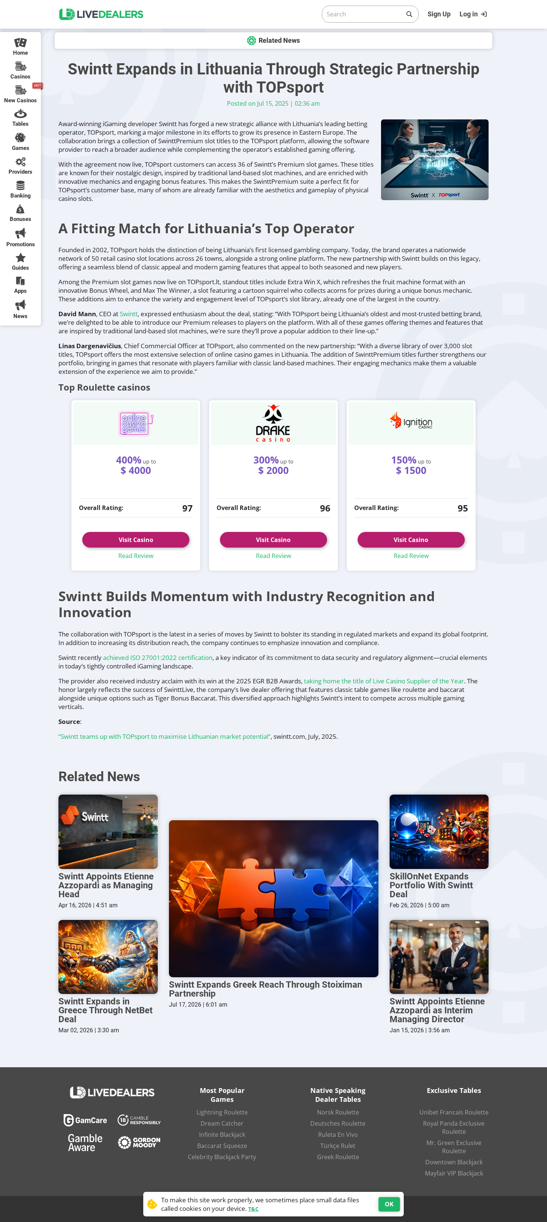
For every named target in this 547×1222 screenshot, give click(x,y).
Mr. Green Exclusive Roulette (454, 1147)
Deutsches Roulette (337, 1123)
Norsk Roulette (338, 1112)
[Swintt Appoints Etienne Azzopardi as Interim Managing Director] (439, 957)
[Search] (409, 14)
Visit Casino (136, 540)
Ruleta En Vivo (338, 1134)
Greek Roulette (338, 1157)
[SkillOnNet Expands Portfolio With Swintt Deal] (439, 832)
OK (389, 1204)
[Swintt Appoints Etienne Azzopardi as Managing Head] (108, 832)
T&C (253, 1208)
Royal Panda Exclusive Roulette (453, 1127)
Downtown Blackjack (454, 1162)
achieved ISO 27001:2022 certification (157, 657)
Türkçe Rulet (337, 1146)
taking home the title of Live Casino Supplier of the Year (384, 681)
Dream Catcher (222, 1123)
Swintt (129, 313)
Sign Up (439, 14)
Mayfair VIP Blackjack (454, 1173)
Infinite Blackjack (222, 1134)
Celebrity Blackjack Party (222, 1157)
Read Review (135, 556)
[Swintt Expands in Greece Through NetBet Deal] (108, 957)
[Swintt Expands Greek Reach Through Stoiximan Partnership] (273, 898)
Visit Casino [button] (273, 540)
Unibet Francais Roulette (454, 1112)
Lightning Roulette (222, 1112)
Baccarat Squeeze (222, 1146)
